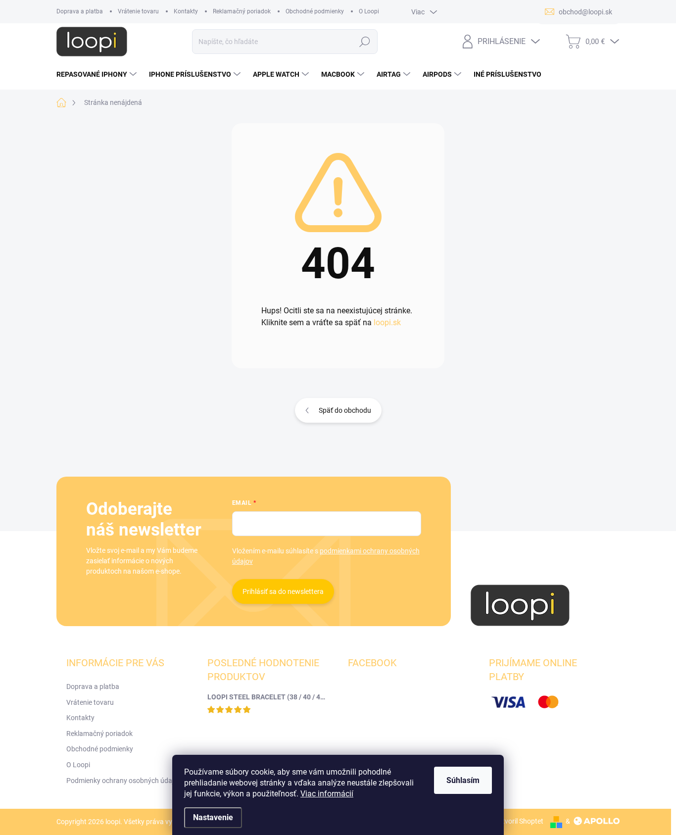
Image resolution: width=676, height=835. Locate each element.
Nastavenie (213, 817)
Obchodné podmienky (315, 11)
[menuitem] (97, 74)
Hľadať (365, 42)
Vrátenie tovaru (138, 11)
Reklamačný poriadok (242, 11)
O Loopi (369, 11)
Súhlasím (463, 780)
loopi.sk (387, 322)
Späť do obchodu (345, 410)
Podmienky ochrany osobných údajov (123, 781)
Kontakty (186, 11)
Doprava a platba (79, 11)
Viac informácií (326, 793)
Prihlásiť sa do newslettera (283, 591)
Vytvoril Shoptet (518, 821)
